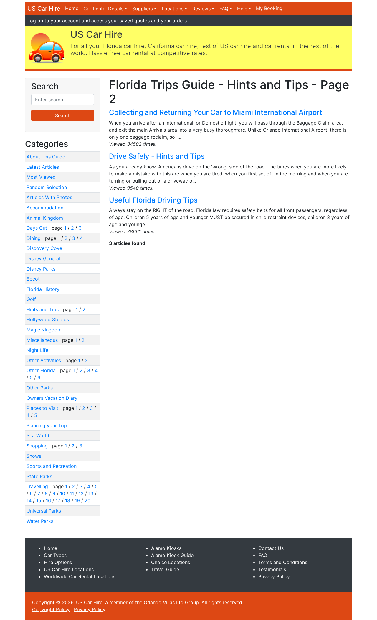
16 (48, 500)
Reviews (201, 8)
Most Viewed (41, 177)
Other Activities (44, 360)
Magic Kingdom (44, 330)
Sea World (38, 435)
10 (62, 493)
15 (38, 500)
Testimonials (272, 569)
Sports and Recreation (52, 466)
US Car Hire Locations (69, 569)
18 (67, 500)
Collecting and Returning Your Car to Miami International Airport (215, 112)
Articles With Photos (49, 197)
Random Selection (47, 187)
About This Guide (46, 157)
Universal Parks (44, 511)
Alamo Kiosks (166, 548)
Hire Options (58, 562)
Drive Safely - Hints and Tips (157, 156)
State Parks (39, 476)
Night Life (37, 350)
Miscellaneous (43, 340)
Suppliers (142, 8)
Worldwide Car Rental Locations (79, 576)
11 (72, 493)
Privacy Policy (274, 576)
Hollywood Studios (48, 319)
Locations (172, 8)
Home (71, 8)
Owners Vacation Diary (52, 398)
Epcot (33, 279)
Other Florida (42, 370)
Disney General (43, 258)
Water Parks (40, 521)
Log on (35, 21)
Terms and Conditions (282, 562)
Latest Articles (43, 167)
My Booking (269, 8)
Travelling (38, 486)
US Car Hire (43, 8)
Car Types (55, 555)
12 (81, 493)
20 (87, 500)
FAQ (223, 8)
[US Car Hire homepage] (46, 47)
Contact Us (271, 548)
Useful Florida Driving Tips (153, 200)
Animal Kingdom (45, 218)
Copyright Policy (51, 609)
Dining (34, 238)
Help (242, 8)
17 (58, 500)
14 (29, 500)
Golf (31, 299)
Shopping (38, 446)
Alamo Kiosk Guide (172, 555)
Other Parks (40, 388)
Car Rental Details (103, 8)
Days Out (38, 228)
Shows (34, 456)
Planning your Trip (47, 425)
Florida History (43, 289)
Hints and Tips (43, 309)
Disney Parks (41, 269)
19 (77, 500)
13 (90, 493)
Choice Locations (170, 562)
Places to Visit (43, 408)
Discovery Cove (44, 248)
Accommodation (45, 207)
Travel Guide (165, 569)
